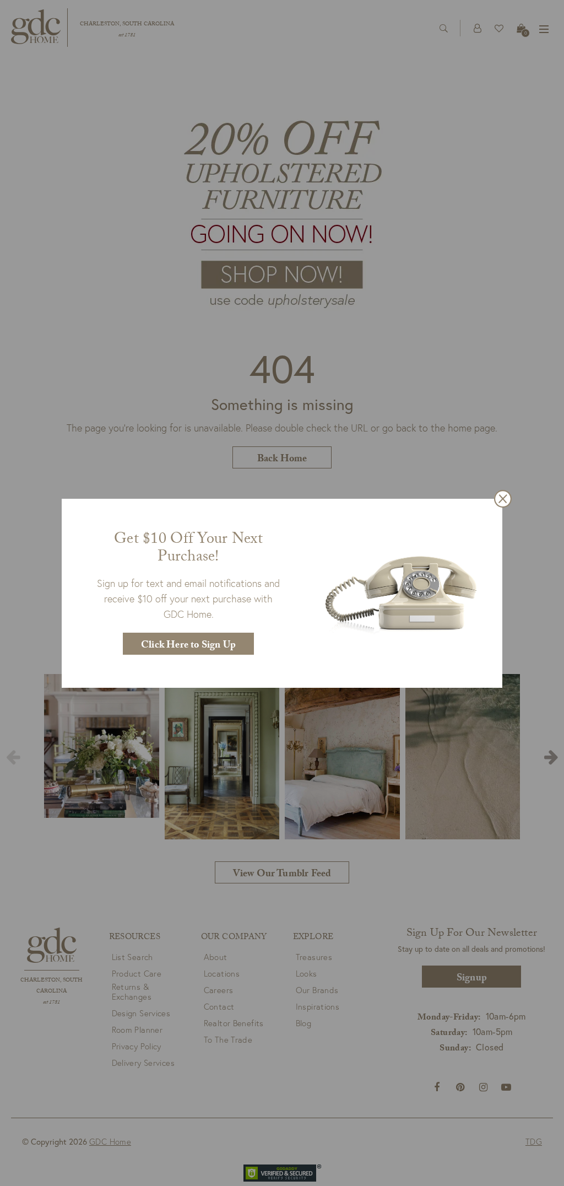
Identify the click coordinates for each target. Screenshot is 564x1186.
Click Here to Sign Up (188, 646)
